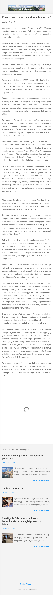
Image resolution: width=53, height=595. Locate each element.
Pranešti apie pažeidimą (27, 589)
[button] (49, 17)
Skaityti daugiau (42, 480)
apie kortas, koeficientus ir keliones (26, 7)
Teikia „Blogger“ (26, 584)
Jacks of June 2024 (12, 488)
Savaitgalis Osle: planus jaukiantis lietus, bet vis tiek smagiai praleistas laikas (21, 521)
